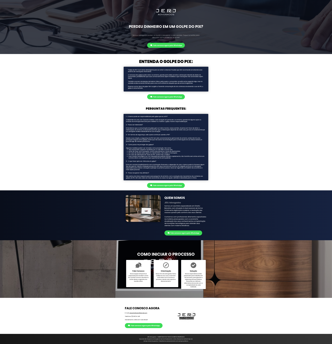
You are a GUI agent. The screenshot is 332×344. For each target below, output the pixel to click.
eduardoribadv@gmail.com (138, 313)
